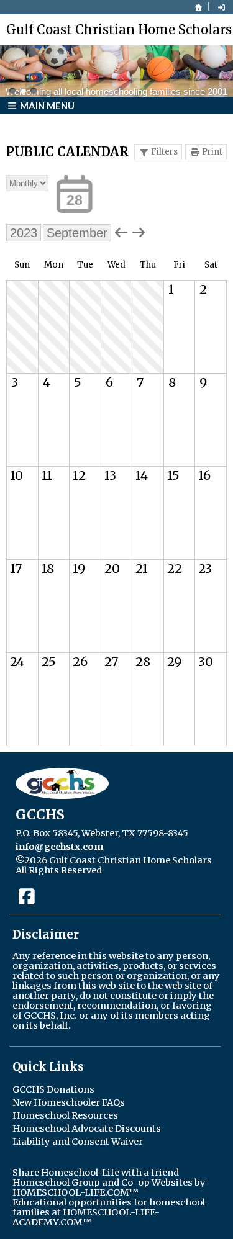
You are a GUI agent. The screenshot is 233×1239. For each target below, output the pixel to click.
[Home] (198, 7)
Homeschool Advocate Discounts (86, 1128)
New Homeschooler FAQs (68, 1102)
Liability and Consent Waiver (77, 1141)
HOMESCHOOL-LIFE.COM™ (75, 1192)
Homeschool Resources (65, 1115)
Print (212, 151)
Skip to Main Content (161, 870)
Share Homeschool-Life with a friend (95, 1172)
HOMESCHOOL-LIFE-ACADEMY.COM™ (86, 1217)
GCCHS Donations (53, 1089)
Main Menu (46, 105)
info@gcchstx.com (59, 846)
